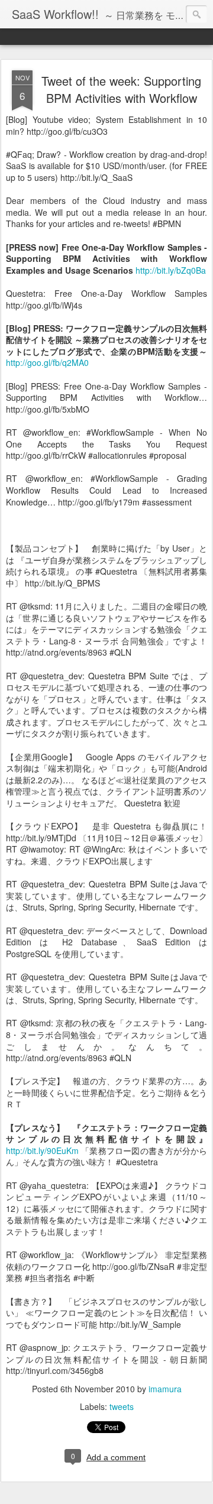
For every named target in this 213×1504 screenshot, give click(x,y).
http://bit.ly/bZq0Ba (170, 270)
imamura (165, 1389)
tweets (121, 1406)
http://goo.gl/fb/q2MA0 (47, 362)
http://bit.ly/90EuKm (42, 1150)
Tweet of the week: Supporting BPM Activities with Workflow (121, 89)
